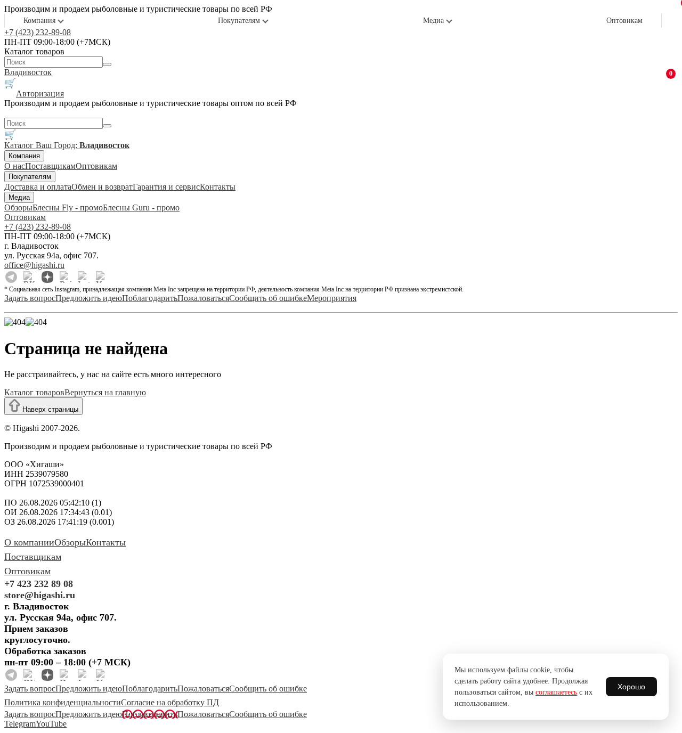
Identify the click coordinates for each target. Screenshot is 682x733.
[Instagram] (84, 277)
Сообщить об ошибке (268, 298)
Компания (39, 21)
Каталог (20, 145)
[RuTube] (65, 277)
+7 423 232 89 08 (38, 584)
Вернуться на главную (105, 392)
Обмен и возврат (102, 186)
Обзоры (18, 207)
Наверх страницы (49, 409)
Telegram (20, 723)
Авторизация (40, 93)
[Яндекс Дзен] (47, 277)
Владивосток (28, 72)
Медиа (433, 21)
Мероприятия (331, 298)
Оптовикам (624, 21)
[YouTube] (102, 277)
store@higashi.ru (39, 595)
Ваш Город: (82, 145)
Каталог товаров (34, 392)
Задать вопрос (29, 298)
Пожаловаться (203, 298)
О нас (14, 165)
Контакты (218, 186)
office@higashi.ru (34, 265)
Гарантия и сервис (166, 186)
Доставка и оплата (37, 186)
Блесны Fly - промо (68, 207)
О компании (29, 542)
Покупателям (239, 21)
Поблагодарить (149, 298)
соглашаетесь (556, 692)
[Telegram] (11, 277)
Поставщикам (50, 165)
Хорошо (631, 686)
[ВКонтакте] (29, 277)
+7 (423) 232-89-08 (37, 32)
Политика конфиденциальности (62, 702)
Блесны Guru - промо (141, 207)
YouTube (51, 723)
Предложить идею (88, 298)
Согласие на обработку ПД (170, 702)
